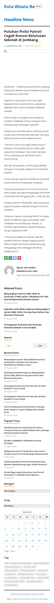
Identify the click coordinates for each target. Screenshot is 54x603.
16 (26, 534)
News (38, 45)
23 (26, 540)
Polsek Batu (41, 574)
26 (46, 540)
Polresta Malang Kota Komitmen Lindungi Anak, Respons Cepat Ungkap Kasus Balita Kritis (24, 409)
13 (6, 534)
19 (46, 534)
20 (6, 540)
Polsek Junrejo (11, 578)
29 (19, 546)
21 (13, 540)
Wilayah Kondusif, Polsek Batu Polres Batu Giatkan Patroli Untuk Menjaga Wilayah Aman (26, 452)
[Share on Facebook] (10, 258)
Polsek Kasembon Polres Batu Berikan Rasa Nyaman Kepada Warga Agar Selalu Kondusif (25, 463)
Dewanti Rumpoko (41, 563)
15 (19, 534)
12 (46, 528)
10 (33, 528)
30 (26, 546)
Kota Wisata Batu (28, 570)
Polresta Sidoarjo (25, 574)
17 (33, 534)
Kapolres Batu (30, 567)
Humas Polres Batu (13, 567)
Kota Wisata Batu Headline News (21, 13)
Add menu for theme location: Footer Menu (27, 599)
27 (6, 546)
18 (39, 534)
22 (19, 540)
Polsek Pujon (43, 578)
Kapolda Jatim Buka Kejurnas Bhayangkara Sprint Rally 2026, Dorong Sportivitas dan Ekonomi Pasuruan (27, 312)
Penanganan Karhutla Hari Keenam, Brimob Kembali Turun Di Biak (23, 326)
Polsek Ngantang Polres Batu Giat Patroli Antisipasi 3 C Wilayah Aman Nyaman (24, 473)
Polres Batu (10, 574)
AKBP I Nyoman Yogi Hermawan (18, 563)
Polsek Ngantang (27, 578)
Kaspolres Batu (11, 570)
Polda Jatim (43, 570)
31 (33, 546)
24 (33, 540)
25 (39, 540)
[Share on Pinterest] (19, 258)
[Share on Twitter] (15, 258)
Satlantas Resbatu (35, 581)
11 (39, 528)
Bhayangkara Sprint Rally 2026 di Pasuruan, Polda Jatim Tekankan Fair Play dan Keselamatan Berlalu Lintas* (26, 296)
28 (13, 546)
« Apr (6, 551)
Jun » (13, 551)
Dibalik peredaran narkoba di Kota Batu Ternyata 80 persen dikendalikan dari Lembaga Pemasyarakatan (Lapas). (26, 430)
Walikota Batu (11, 585)
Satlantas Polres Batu (14, 581)
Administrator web (14, 45)
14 (13, 534)
